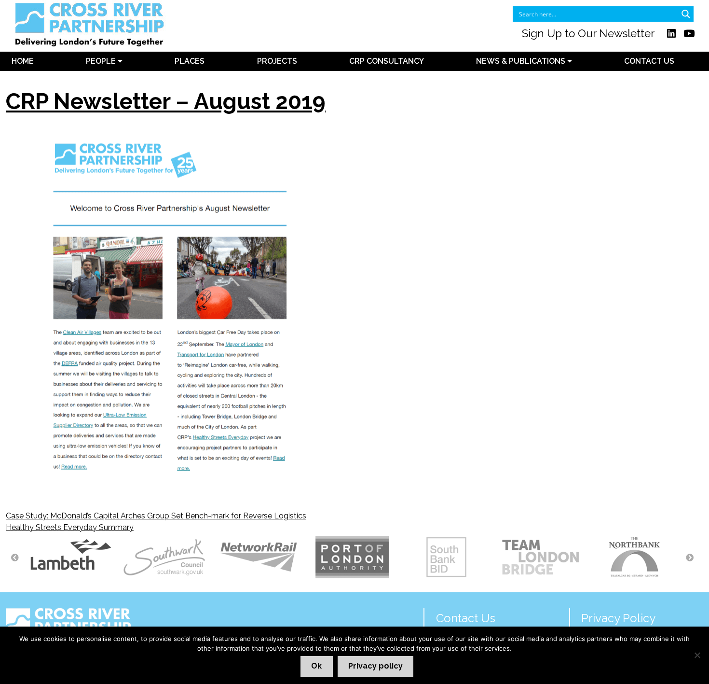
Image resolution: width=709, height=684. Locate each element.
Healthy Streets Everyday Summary (70, 527)
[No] (697, 655)
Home (23, 61)
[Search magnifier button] (686, 14)
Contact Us (649, 61)
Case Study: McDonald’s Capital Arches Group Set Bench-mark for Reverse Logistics (156, 515)
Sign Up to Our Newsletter (588, 33)
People (102, 61)
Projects (277, 61)
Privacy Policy (618, 618)
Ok (316, 665)
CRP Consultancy (386, 61)
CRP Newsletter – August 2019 (166, 101)
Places (190, 61)
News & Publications (521, 61)
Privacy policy (375, 665)
